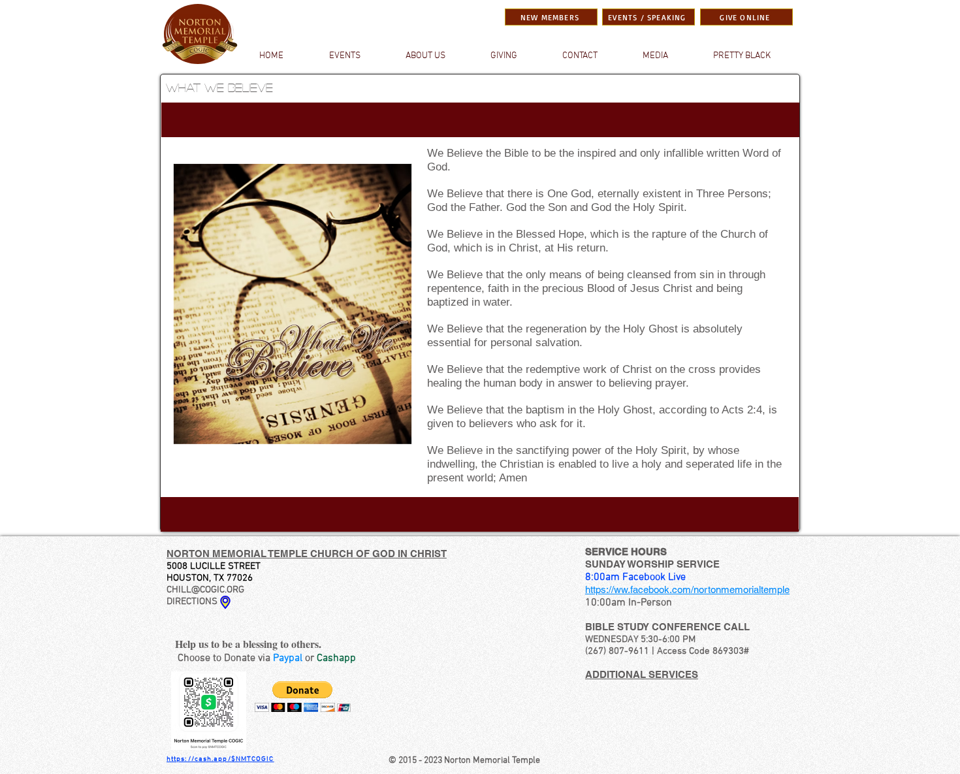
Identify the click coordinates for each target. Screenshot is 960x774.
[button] (655, 56)
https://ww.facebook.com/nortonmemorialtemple (687, 589)
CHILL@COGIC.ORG (205, 590)
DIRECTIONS (192, 601)
